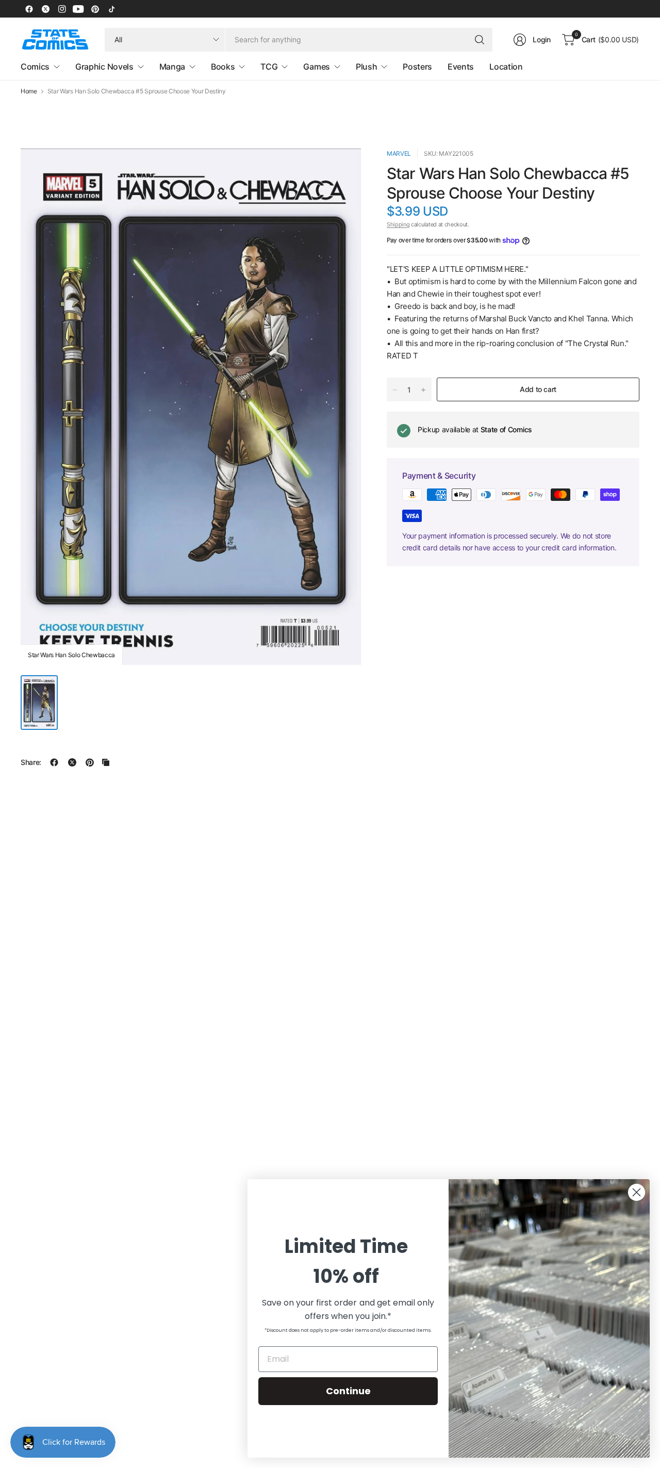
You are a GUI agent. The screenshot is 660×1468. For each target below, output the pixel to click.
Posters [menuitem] (417, 66)
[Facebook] (29, 9)
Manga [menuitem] (172, 66)
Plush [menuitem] (366, 66)
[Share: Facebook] (54, 762)
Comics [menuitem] (35, 66)
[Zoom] (341, 168)
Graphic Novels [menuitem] (104, 66)
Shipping (398, 224)
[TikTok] (111, 9)
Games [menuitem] (316, 66)
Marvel (399, 153)
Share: (31, 762)
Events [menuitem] (461, 66)
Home (29, 91)
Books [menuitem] (223, 66)
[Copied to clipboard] (105, 762)
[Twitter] (45, 9)
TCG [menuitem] (268, 66)
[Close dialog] (637, 1192)
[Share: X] (72, 762)
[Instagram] (62, 9)
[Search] (479, 40)
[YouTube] (78, 9)
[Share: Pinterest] (89, 762)
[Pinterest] (95, 9)
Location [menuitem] (505, 66)
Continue (348, 1390)
